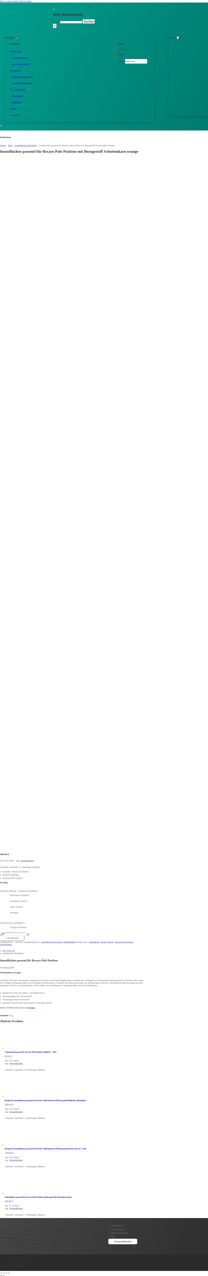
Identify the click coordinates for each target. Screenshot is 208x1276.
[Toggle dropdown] (16, 38)
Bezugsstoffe (16, 51)
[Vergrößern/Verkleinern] (1, 1272)
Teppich (13, 109)
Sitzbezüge (17, 102)
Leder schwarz (16, 907)
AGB (113, 1236)
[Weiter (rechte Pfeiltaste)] (3, 1275)
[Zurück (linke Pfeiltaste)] (1, 1275)
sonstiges (14, 912)
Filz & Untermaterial (20, 64)
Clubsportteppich (20, 57)
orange (103, 942)
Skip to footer (25, 1)
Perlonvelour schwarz (19, 895)
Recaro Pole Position (124, 942)
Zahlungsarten (117, 1225)
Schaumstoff (17, 96)
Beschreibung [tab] (8, 951)
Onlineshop (10, 37)
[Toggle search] (54, 9)
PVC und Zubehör (18, 89)
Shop (10, 145)
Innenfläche (94, 942)
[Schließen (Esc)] (9, 1272)
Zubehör (15, 115)
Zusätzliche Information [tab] (12, 953)
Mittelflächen (69, 942)
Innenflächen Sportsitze (22, 77)
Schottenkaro (6, 944)
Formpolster (15, 70)
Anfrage (31, 1008)
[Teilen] (6, 1272)
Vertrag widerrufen (122, 1241)
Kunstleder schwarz (18, 901)
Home (2, 145)
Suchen (89, 21)
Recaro (110, 942)
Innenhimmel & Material (22, 83)
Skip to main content (9, 1)
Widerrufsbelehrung (120, 1233)
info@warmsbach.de (33, 1253)
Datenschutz (16, 1260)
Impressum (15, 1265)
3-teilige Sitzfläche (18, 927)
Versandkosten (27, 861)
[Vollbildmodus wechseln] (3, 1272)
